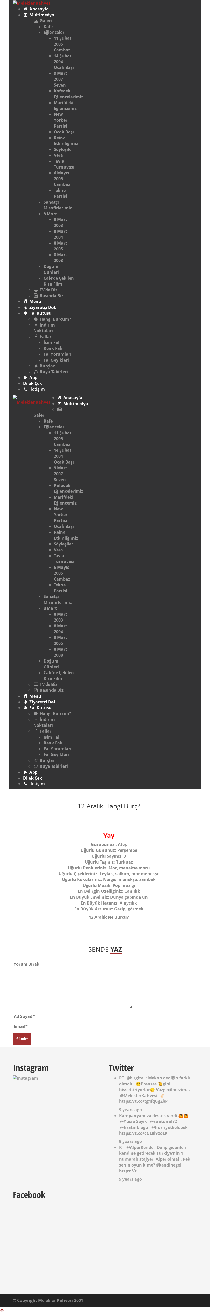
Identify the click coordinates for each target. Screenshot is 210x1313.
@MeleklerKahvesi (139, 1095)
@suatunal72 (163, 1121)
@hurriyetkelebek (169, 1127)
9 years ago (130, 1109)
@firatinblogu (134, 1127)
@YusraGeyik (133, 1121)
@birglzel (135, 1078)
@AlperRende (139, 1147)
